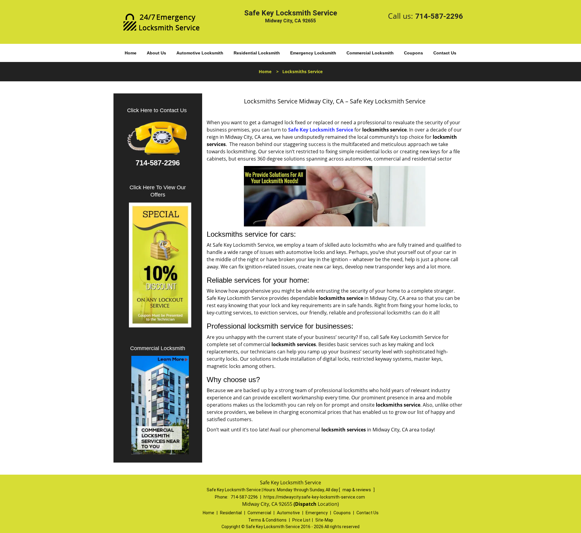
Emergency (317, 512)
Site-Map (324, 520)
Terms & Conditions (267, 520)
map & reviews (357, 489)
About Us (156, 52)
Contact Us (444, 52)
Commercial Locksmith (370, 52)
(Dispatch (306, 504)
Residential (231, 512)
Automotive (288, 512)
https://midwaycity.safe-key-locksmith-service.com (314, 497)
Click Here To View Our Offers (158, 191)
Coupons (413, 52)
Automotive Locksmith (199, 52)
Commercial (259, 512)
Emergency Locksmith (313, 52)
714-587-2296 (439, 16)
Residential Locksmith (257, 52)
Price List (301, 520)
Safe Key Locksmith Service (320, 129)
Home (130, 52)
